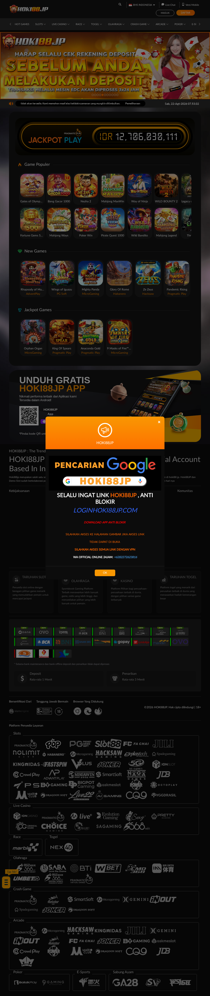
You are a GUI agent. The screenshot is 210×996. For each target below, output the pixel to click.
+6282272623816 (125, 557)
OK (105, 572)
